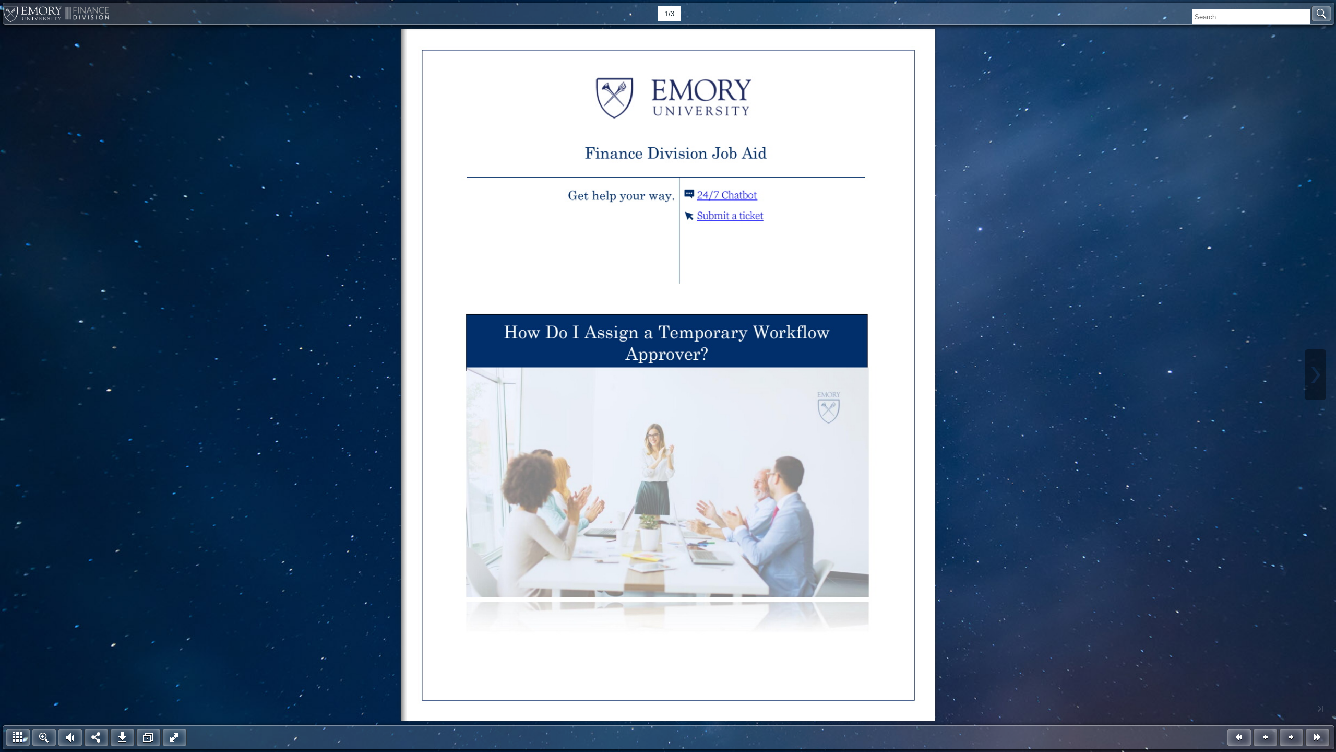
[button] (1321, 13)
